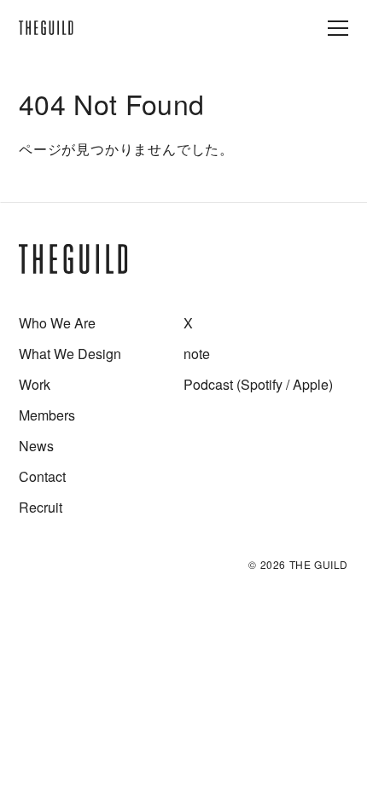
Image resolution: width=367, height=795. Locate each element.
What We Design (70, 353)
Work (34, 384)
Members (47, 415)
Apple (311, 384)
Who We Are (57, 323)
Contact (42, 476)
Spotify (262, 384)
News (36, 446)
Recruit (40, 507)
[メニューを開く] (337, 28)
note (197, 353)
